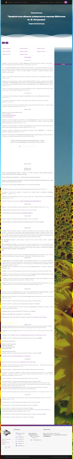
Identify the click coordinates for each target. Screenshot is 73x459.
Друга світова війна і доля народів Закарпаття (30, 201)
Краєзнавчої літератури (11, 115)
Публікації (25, 2)
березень (38, 303)
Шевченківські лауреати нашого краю (28, 362)
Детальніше (37, 184)
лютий (39, 353)
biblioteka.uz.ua (20, 445)
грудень (36, 405)
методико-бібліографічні (16, 387)
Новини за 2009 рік (24, 51)
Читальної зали (9, 113)
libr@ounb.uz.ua (21, 443)
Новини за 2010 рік (41, 51)
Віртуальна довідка (44, 2)
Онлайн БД (51, 2)
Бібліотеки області (18, 2)
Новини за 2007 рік (41, 48)
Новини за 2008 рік (6, 51)
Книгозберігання (9, 116)
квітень (39, 300)
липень (36, 218)
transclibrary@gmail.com (37, 439)
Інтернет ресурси (58, 2)
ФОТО (39, 236)
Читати (32, 136)
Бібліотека (11, 2)
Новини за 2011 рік (6, 54)
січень (42, 369)
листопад (39, 414)
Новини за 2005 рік (6, 48)
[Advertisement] (63, 55)
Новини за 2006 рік (24, 48)
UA (3, 42)
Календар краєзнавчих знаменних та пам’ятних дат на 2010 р (33, 335)
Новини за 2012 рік (24, 54)
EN (6, 42)
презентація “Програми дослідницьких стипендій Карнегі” (19, 356)
